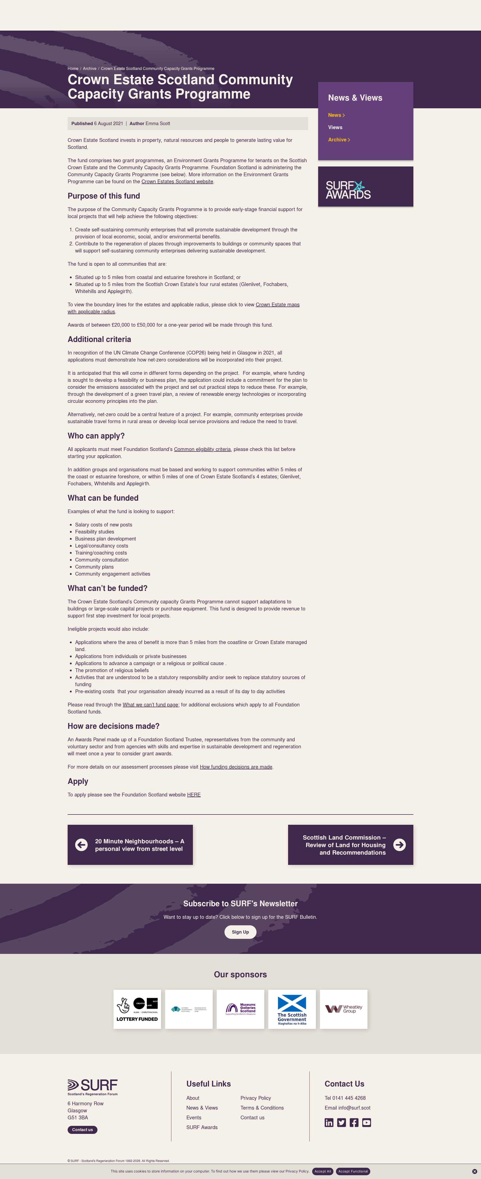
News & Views (202, 1108)
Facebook (354, 1122)
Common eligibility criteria (202, 448)
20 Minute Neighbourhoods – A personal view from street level (130, 845)
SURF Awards (365, 186)
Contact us (82, 1130)
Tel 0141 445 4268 (345, 1098)
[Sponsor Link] (137, 1009)
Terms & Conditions (262, 1108)
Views (335, 127)
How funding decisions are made (236, 766)
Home (93, 1087)
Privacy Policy (256, 1098)
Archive (337, 139)
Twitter (341, 1122)
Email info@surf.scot (348, 1108)
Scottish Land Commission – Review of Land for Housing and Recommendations (350, 845)
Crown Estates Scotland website (177, 181)
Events (193, 1117)
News (334, 115)
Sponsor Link (137, 1009)
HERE (194, 794)
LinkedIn (329, 1122)
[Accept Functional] (474, 1171)
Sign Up (240, 932)
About (192, 1098)
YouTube (366, 1122)
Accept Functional (353, 1171)
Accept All (323, 1171)
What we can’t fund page (150, 704)
